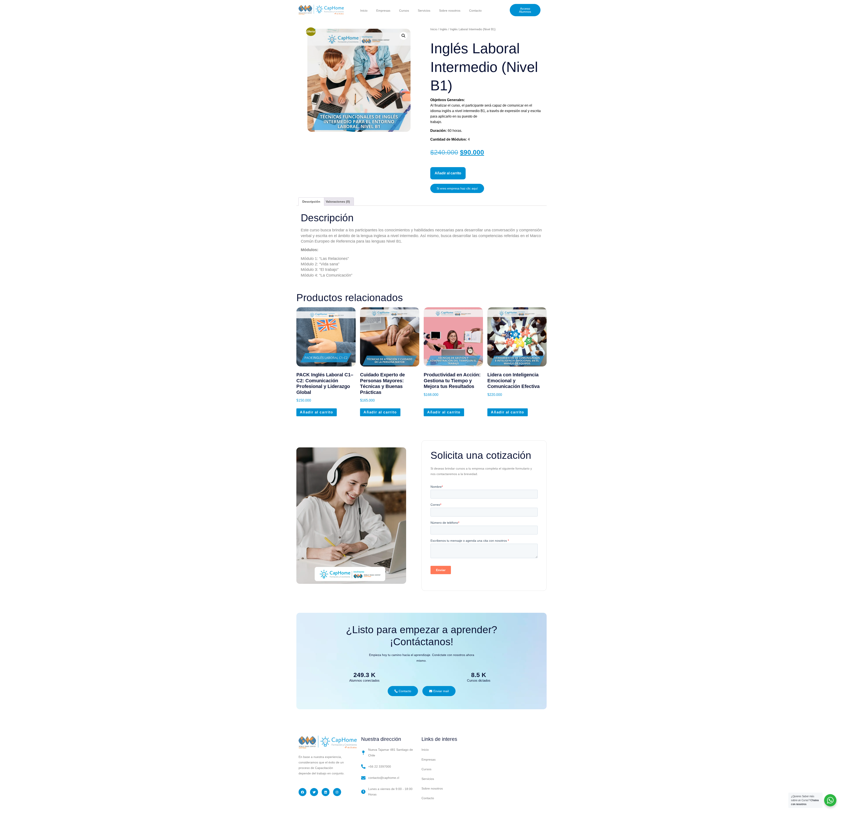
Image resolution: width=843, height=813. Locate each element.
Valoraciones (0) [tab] (338, 201)
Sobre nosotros (449, 10)
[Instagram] (337, 792)
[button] (403, 36)
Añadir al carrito (448, 173)
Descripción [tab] (311, 201)
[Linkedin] (326, 792)
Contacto (475, 10)
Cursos (404, 10)
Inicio (363, 10)
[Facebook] (302, 792)
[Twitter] (314, 792)
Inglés (443, 29)
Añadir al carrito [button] (316, 412)
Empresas (383, 10)
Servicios (424, 10)
